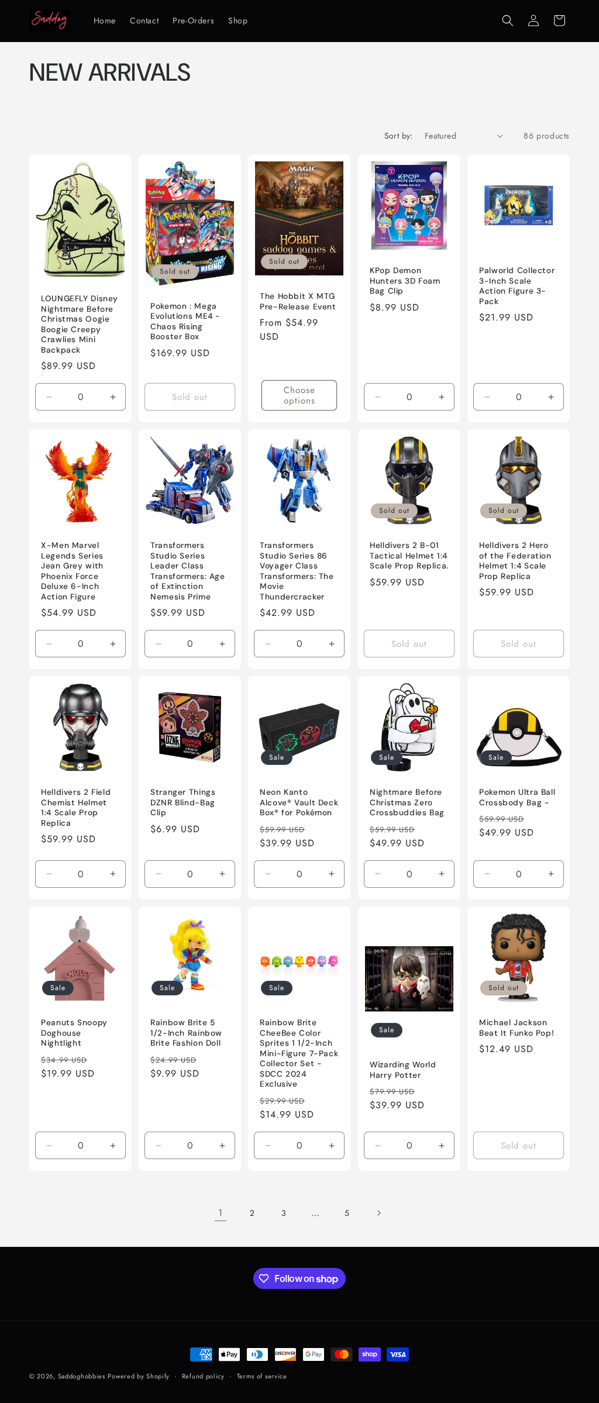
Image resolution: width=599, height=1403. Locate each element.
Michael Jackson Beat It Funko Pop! (516, 1028)
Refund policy (203, 1376)
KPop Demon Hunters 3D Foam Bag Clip (405, 281)
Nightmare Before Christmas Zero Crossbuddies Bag (407, 802)
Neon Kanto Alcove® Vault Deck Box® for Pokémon (299, 802)
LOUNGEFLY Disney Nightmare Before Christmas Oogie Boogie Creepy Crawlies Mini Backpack (79, 324)
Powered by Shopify (139, 1376)
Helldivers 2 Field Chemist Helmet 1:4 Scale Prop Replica (76, 807)
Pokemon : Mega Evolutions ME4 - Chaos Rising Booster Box (185, 321)
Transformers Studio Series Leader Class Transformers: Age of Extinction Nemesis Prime (187, 571)
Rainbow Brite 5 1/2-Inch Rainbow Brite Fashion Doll (186, 1033)
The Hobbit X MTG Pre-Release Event (298, 301)
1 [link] (220, 1212)
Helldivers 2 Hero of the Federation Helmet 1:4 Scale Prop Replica (515, 560)
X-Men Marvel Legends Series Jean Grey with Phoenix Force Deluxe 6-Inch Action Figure (72, 571)
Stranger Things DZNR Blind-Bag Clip (182, 802)
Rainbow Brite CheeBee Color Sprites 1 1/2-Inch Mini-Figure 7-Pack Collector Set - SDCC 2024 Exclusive (299, 1053)
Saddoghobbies (81, 1376)
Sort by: (398, 136)
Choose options (299, 395)
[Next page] (378, 1213)
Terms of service (262, 1376)
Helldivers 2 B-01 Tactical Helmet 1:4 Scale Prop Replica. (409, 555)
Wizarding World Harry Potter (403, 1070)
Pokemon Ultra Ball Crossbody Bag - (517, 797)
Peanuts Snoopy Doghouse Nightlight (74, 1033)
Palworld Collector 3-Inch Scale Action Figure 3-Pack (517, 286)
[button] (508, 20)
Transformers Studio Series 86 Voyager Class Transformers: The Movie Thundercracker (297, 571)
